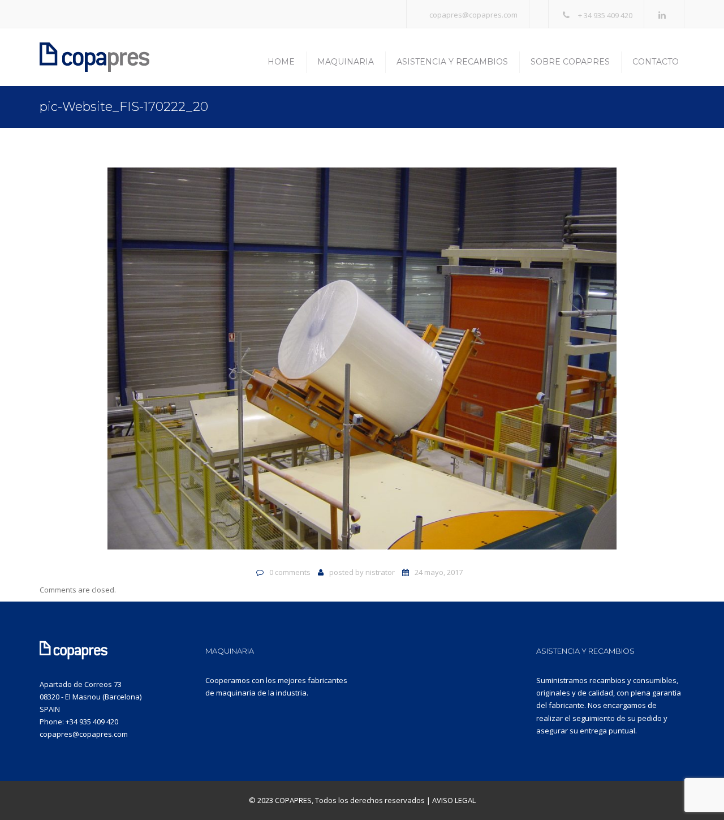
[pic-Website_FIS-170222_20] (362, 363)
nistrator (380, 572)
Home (281, 62)
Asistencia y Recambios (452, 62)
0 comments (290, 572)
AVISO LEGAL (454, 800)
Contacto (655, 62)
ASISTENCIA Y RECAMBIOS (585, 650)
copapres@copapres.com (473, 15)
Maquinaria (345, 62)
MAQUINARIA (229, 650)
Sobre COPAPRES (570, 62)
